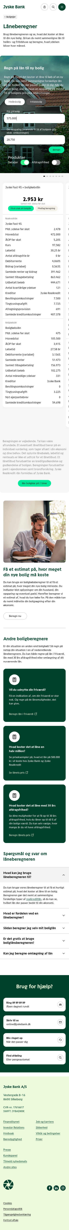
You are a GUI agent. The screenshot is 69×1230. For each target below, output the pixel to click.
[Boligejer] (5, 16)
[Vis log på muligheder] (44, 7)
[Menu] (62, 7)
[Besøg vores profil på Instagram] (63, 1188)
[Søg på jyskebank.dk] (53, 7)
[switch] (25, 162)
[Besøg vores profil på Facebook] (49, 1188)
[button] (44, 7)
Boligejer (11, 16)
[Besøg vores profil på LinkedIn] (56, 1188)
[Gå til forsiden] (14, 7)
